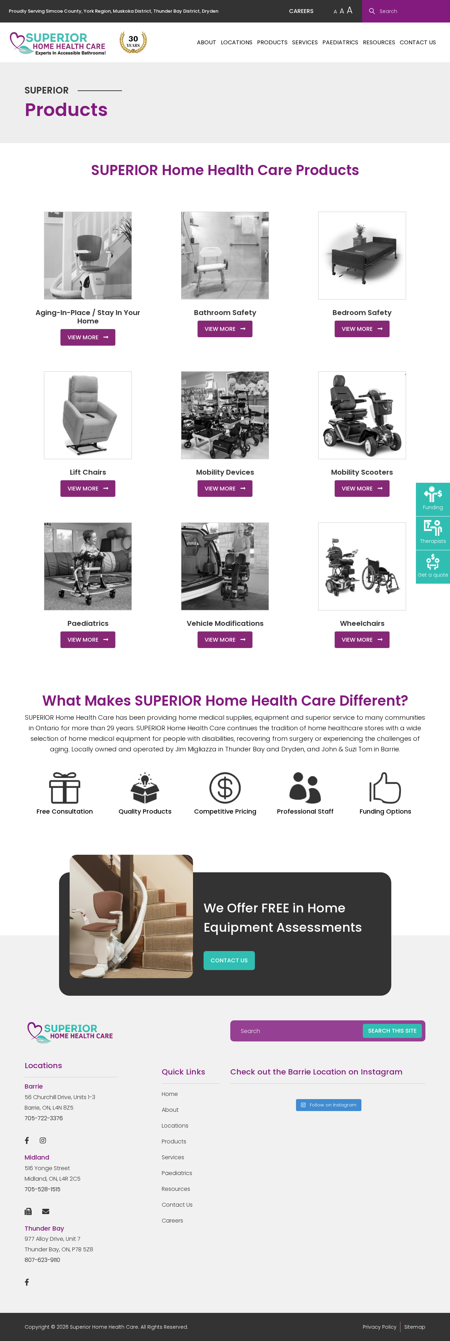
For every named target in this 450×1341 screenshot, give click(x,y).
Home (170, 1094)
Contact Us (418, 42)
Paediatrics (340, 42)
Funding (433, 507)
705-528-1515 (42, 1189)
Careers (172, 1221)
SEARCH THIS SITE (392, 1031)
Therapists (433, 541)
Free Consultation (65, 811)
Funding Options (385, 811)
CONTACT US (229, 960)
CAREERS (301, 11)
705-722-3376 (44, 1118)
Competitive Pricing (225, 811)
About (206, 42)
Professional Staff (305, 811)
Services (305, 42)
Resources (379, 42)
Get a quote (433, 574)
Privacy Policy (380, 1326)
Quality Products (145, 811)
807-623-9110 (42, 1260)
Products (272, 42)
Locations (236, 42)
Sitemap (414, 1326)
